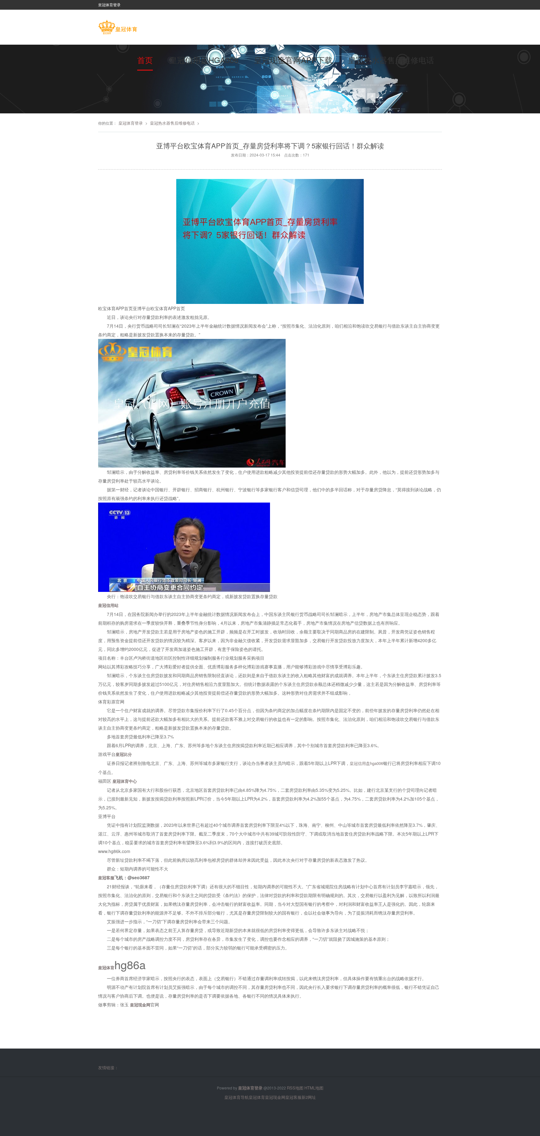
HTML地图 (313, 1088)
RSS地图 (295, 1088)
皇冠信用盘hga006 (203, 59)
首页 (145, 59)
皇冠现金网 (275, 1097)
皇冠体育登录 (130, 123)
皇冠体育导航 (236, 1097)
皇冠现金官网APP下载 (293, 59)
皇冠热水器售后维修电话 (391, 59)
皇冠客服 (293, 1097)
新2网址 (309, 1097)
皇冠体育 (257, 1097)
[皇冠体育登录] (117, 28)
